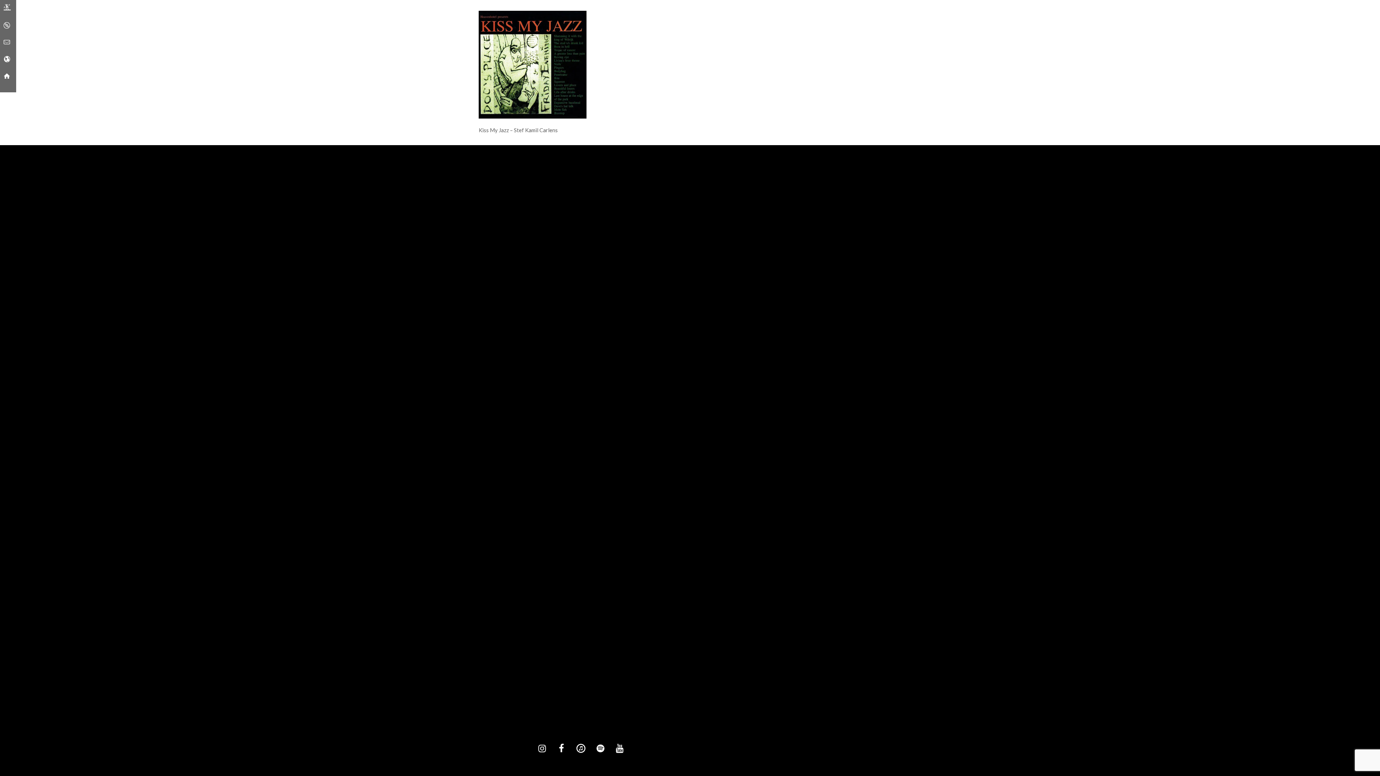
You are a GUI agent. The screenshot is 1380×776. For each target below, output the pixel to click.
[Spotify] (600, 748)
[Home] (7, 76)
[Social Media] (7, 59)
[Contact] (7, 42)
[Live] (7, 8)
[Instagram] (542, 748)
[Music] (7, 25)
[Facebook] (561, 748)
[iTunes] (580, 748)
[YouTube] (619, 748)
